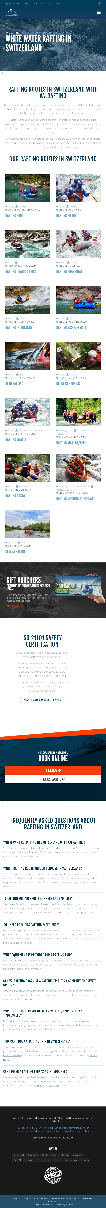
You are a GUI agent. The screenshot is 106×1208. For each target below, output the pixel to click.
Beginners (33, 1155)
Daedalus (69, 1205)
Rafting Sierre (66, 216)
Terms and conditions (66, 1198)
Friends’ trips (70, 1160)
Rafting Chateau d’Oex (20, 272)
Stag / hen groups (23, 1160)
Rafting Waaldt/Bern (71, 443)
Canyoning (78, 1021)
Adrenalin (77, 1155)
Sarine (21, 262)
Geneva (11, 542)
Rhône (22, 206)
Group (55, 1155)
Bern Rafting (14, 384)
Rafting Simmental (69, 272)
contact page (29, 999)
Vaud (10, 262)
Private (65, 1155)
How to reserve (11, 1055)
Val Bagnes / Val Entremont (73, 486)
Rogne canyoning (68, 384)
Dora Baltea (25, 486)
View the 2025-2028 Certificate (42, 700)
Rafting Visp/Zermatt (71, 327)
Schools (85, 1160)
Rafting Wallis (15, 440)
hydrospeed (85, 1025)
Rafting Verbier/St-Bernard (75, 499)
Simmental (35, 109)
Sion (98, 105)
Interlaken (19, 109)
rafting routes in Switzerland (43, 848)
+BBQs (39, 430)
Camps (57, 1160)
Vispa (73, 318)
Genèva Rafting (15, 552)
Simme (74, 262)
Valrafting (12, 33)
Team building (43, 1160)
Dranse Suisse (64, 489)
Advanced (19, 1155)
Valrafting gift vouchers (47, 1085)
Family (45, 1155)
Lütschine (24, 318)
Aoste (10, 486)
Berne (61, 262)
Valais (10, 206)
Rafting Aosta (15, 495)
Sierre (10, 109)
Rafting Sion (14, 216)
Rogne (73, 374)
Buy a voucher (16, 606)
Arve (23, 542)
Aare (21, 374)
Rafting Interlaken (18, 327)
